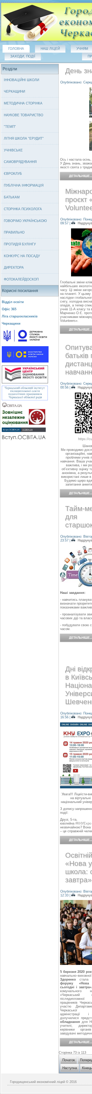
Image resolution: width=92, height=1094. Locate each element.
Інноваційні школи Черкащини (21, 85)
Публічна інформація (23, 185)
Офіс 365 (9, 309)
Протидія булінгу (20, 244)
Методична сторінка (23, 103)
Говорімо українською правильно (25, 226)
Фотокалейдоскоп (21, 279)
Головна (16, 49)
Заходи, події (22, 56)
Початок (68, 1060)
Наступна (69, 1068)
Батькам (12, 197)
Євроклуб (13, 174)
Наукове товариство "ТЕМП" (23, 121)
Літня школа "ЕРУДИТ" (24, 138)
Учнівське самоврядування (20, 156)
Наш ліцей (50, 49)
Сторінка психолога (23, 209)
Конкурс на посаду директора (22, 261)
